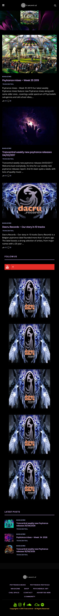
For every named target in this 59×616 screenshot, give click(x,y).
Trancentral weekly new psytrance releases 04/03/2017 (27, 153)
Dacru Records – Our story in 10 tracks (23, 227)
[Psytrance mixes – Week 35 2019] (29, 54)
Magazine (6, 76)
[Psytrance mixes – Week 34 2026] (9, 537)
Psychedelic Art (40, 588)
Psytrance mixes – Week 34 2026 (31, 537)
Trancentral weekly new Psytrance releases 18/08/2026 (32, 550)
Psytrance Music (18, 585)
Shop (26, 588)
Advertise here (44, 592)
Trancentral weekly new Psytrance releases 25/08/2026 (32, 524)
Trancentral (8, 84)
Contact (28, 592)
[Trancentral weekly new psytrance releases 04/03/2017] (29, 126)
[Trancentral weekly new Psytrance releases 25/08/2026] (9, 523)
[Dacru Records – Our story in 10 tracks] (29, 200)
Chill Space (14, 592)
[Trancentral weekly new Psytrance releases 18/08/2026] (9, 549)
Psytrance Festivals (39, 585)
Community (29, 596)
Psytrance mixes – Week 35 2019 (20, 80)
